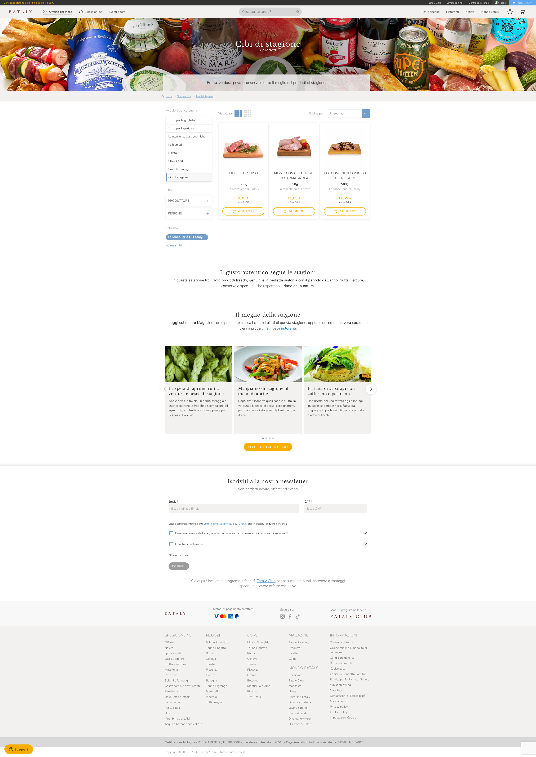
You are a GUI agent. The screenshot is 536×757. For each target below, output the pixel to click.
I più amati (175, 144)
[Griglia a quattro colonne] (247, 113)
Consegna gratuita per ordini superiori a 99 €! (29, 2)
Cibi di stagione (178, 177)
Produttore (178, 201)
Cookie (242, 523)
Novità (172, 152)
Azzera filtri (174, 245)
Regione (175, 213)
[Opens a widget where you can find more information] (18, 749)
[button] (510, 11)
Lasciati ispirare (204, 96)
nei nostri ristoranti (280, 328)
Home (169, 96)
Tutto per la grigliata (181, 120)
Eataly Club (266, 580)
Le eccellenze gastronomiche (186, 136)
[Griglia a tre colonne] (238, 113)
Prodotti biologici (179, 169)
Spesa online (184, 96)
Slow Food (175, 161)
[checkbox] (171, 533)
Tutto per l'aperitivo (181, 128)
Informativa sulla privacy (218, 523)
